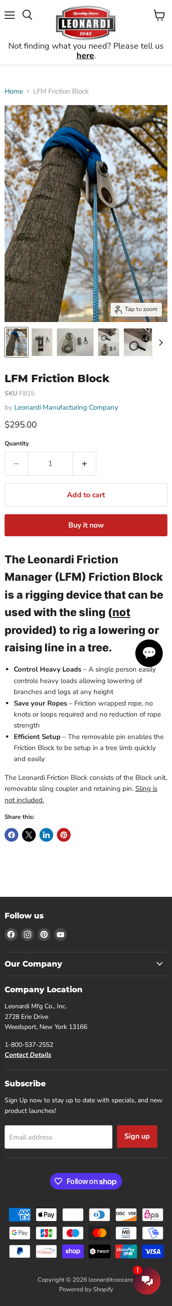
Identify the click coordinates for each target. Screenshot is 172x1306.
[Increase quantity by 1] (84, 464)
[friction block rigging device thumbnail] (16, 342)
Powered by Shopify (86, 1289)
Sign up (137, 1136)
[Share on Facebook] (11, 835)
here (85, 55)
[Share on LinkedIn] (46, 835)
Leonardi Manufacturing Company (66, 407)
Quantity (17, 443)
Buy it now (86, 525)
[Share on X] (29, 835)
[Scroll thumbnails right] (159, 343)
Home (14, 91)
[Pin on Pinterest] (64, 835)
